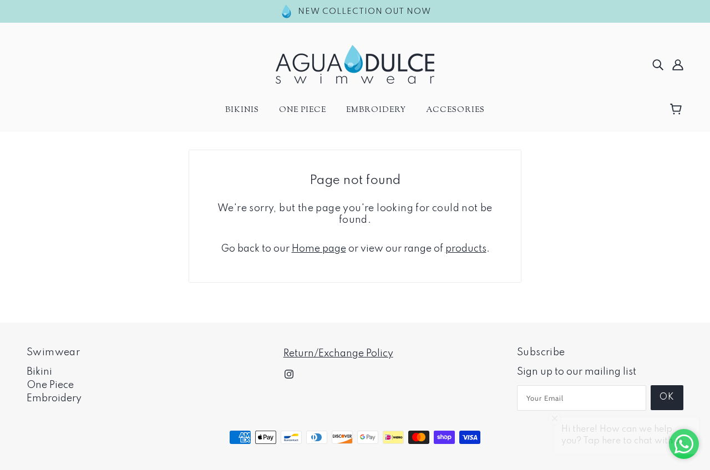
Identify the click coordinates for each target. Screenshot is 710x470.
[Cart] (677, 110)
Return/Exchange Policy (338, 354)
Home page (319, 249)
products (465, 249)
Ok (667, 397)
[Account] (678, 64)
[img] (658, 64)
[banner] (355, 64)
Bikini (39, 372)
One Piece (50, 385)
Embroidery (54, 398)
